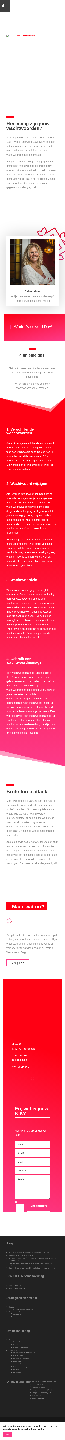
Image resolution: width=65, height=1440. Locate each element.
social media (36, 1395)
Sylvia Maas (32, 291)
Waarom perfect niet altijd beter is (21, 1255)
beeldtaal (16, 1345)
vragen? (18, 962)
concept (16, 1317)
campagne (17, 1314)
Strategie (12, 1307)
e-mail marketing (38, 1398)
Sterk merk (12, 1340)
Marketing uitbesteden (17, 1285)
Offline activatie (14, 1350)
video (34, 1387)
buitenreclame (18, 1367)
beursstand (17, 1369)
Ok (7, 1435)
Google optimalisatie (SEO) (42, 1390)
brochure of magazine (21, 1358)
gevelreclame (30, 1367)
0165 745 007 (19, 1055)
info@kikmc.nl (19, 1060)
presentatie (17, 1372)
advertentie (17, 1364)
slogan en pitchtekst (20, 1347)
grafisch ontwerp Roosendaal (24, 1352)
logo (14, 1342)
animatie (42, 1387)
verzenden (39, 1206)
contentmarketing (38, 1384)
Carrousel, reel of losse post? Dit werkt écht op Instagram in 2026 (32, 1268)
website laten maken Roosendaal (44, 1381)
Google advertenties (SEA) (41, 1393)
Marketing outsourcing (17, 1288)
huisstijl (21, 1342)
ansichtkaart (17, 1361)
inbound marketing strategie (23, 1309)
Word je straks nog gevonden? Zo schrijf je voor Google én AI (31, 1252)
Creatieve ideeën (15, 1312)
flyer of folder (18, 1355)
